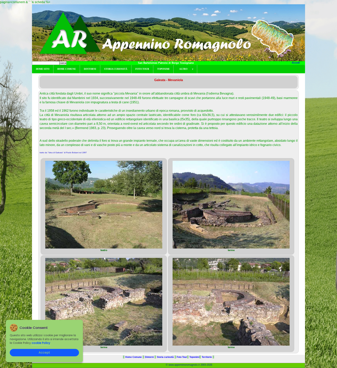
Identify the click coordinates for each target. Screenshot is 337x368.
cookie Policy (41, 343)
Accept (44, 352)
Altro (185, 69)
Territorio (207, 357)
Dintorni (90, 69)
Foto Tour (142, 69)
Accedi (296, 62)
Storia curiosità (115, 69)
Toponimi (163, 69)
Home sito (42, 69)
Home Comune (66, 69)
